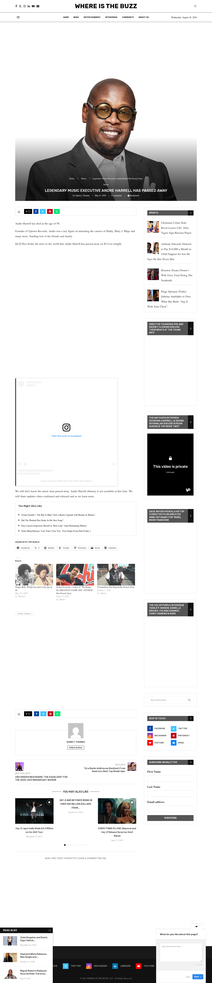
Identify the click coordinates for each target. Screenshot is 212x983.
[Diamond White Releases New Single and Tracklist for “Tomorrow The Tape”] (10, 957)
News (76, 17)
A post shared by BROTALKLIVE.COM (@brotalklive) (66, 481)
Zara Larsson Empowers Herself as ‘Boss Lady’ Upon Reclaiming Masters (54, 525)
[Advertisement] (106, 45)
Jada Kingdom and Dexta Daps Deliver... (33, 939)
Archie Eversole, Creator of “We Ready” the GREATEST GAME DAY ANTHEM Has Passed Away (74, 590)
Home (66, 17)
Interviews (111, 17)
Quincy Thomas (83, 195)
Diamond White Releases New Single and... (33, 955)
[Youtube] (33, 6)
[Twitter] (20, 6)
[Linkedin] (28, 6)
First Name (154, 772)
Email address (155, 802)
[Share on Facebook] (35, 211)
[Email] (37, 6)
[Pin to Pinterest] (50, 211)
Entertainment (92, 17)
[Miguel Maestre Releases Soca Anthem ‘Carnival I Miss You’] (10, 974)
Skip (188, 976)
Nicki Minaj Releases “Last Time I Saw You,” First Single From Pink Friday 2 (56, 530)
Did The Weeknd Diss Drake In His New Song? (42, 520)
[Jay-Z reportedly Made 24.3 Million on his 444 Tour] (34, 811)
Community (128, 17)
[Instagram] (24, 6)
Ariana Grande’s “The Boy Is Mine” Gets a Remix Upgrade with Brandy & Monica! (58, 514)
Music (83, 178)
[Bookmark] (49, 802)
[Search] (195, 6)
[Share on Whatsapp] (57, 211)
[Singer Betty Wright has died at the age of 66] (34, 574)
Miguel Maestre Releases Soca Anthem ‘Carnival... (33, 972)
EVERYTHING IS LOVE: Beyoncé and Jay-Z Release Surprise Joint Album (117, 832)
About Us (144, 17)
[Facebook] (16, 6)
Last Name (153, 787)
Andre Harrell (24, 613)
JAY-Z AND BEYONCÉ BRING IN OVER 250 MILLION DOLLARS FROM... (75, 804)
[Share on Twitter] (43, 211)
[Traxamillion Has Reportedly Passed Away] (116, 574)
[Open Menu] (18, 17)
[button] (19, 822)
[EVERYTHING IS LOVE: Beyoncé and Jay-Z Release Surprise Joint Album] (117, 811)
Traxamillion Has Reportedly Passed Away (116, 587)
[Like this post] (29, 211)
